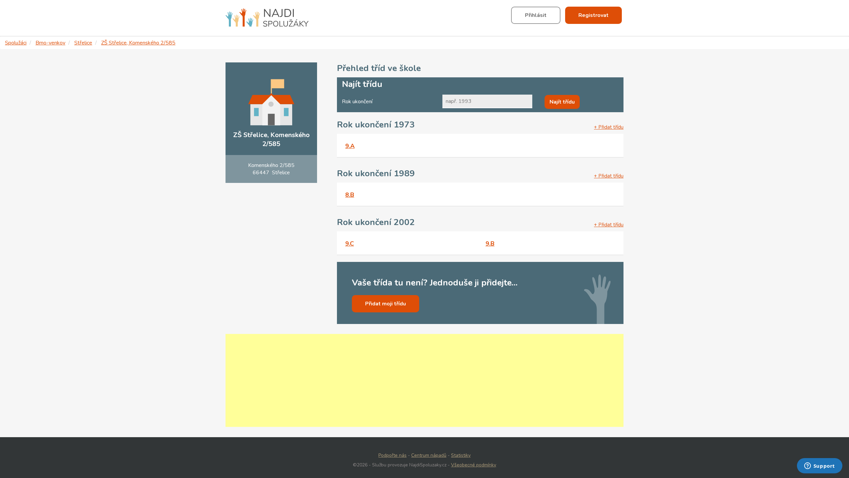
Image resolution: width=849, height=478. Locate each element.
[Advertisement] (424, 380)
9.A (350, 146)
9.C (349, 244)
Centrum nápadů (428, 455)
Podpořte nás (392, 455)
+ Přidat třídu (608, 127)
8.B (349, 195)
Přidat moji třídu (385, 303)
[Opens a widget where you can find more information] (819, 466)
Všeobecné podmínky (473, 465)
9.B (490, 244)
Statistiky (461, 455)
